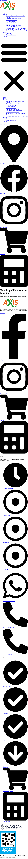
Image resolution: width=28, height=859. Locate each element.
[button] (14, 66)
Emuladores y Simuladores (12, 24)
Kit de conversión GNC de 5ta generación (16, 28)
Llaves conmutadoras (11, 21)
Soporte (5, 32)
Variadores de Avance (11, 22)
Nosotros (5, 13)
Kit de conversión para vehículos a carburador (17, 30)
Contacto (5, 36)
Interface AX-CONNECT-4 (12, 26)
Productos (5, 14)
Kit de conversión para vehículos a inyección (16, 29)
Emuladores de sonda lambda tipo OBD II (16, 25)
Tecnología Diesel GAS (11, 20)
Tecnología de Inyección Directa (13, 18)
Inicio (4, 12)
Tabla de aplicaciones (11, 35)
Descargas (8, 33)
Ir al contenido (3, 0)
